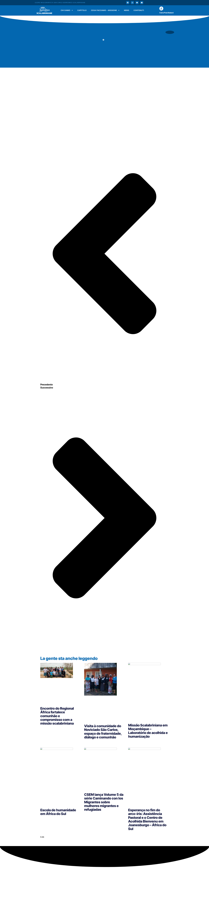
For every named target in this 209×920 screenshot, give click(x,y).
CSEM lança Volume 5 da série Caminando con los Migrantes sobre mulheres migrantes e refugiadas (103, 802)
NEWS (126, 10)
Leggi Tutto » (45, 729)
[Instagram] (132, 2)
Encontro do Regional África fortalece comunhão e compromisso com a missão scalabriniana (57, 716)
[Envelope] (141, 2)
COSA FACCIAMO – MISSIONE (104, 10)
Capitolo (82, 10)
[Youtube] (137, 2)
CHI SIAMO (65, 10)
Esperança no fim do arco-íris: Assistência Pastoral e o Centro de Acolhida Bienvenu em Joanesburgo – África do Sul (147, 819)
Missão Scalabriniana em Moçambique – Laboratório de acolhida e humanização (148, 731)
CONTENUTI (139, 10)
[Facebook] (127, 2)
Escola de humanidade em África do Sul (58, 812)
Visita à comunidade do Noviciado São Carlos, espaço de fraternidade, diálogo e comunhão (103, 731)
